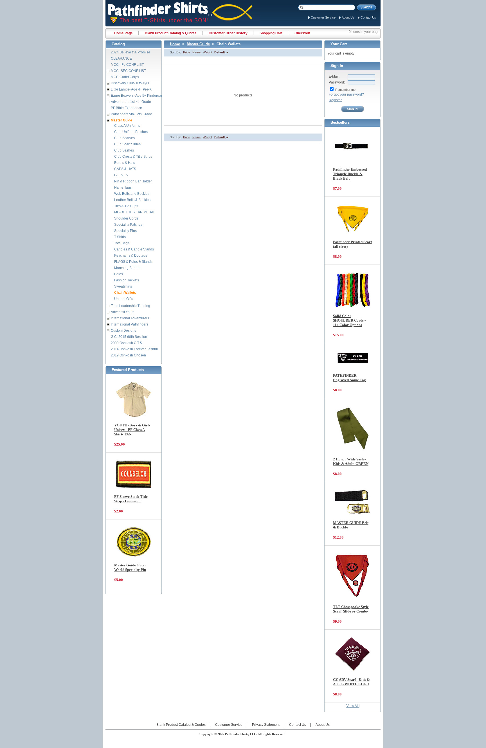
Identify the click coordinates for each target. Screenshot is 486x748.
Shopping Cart (271, 33)
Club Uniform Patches (131, 132)
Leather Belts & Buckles (132, 200)
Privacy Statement (266, 725)
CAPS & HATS (125, 169)
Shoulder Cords (126, 218)
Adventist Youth (122, 312)
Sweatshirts (123, 286)
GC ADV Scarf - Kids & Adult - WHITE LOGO (351, 681)
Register (335, 100)
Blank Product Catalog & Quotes (171, 33)
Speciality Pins (125, 231)
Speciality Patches (128, 225)
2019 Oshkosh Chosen (128, 355)
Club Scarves (124, 138)
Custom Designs (123, 331)
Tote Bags (121, 243)
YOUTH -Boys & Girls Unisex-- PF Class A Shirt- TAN (132, 429)
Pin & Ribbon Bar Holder (133, 181)
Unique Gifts (123, 299)
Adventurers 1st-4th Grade (131, 102)
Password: (337, 82)
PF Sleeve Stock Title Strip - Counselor (131, 498)
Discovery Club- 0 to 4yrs (130, 83)
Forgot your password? (346, 94)
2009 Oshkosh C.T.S (126, 343)
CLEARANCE (121, 58)
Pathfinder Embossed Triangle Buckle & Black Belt (350, 173)
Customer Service (323, 17)
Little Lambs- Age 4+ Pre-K (131, 89)
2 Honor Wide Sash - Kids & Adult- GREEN (350, 461)
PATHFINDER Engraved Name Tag (349, 377)
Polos (118, 274)
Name (196, 52)
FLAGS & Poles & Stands (133, 262)
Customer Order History (228, 33)
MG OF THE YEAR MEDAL (134, 212)
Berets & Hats (124, 163)
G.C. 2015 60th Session (129, 337)
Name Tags (123, 187)
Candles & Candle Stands (134, 249)
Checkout (302, 33)
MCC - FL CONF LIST (127, 65)
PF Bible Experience (126, 108)
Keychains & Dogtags (130, 255)
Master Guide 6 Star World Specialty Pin (130, 567)
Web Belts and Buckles (131, 194)
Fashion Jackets (126, 280)
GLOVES (121, 175)
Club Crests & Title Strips (133, 157)
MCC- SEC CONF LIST (128, 71)
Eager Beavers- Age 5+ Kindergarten (139, 96)
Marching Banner (127, 268)
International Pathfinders (129, 324)
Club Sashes (124, 150)
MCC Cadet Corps (125, 77)
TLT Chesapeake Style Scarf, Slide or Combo (351, 609)
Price (186, 52)
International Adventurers (130, 318)
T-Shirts (120, 237)
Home (175, 44)
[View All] (352, 706)
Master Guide (198, 44)
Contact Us (368, 17)
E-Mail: (334, 76)
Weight (207, 52)
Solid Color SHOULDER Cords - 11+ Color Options (349, 320)
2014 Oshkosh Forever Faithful (134, 349)
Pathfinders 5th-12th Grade (131, 114)
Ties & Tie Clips (126, 206)
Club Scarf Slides (127, 144)
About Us (348, 17)
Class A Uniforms (127, 126)
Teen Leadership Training (130, 306)
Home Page (123, 33)
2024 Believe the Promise (130, 52)
